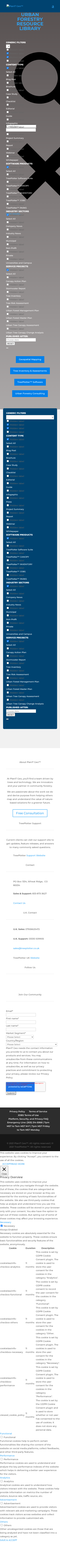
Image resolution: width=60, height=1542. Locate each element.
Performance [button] (7, 1455)
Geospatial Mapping (30, 359)
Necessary (9, 1226)
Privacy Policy (17, 1111)
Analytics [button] (5, 1477)
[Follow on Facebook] (23, 984)
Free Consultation (30, 813)
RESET (10, 343)
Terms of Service (38, 1111)
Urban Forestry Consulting (30, 393)
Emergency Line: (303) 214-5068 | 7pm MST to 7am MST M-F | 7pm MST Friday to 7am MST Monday (28, 1126)
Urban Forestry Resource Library (30, 21)
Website (35, 957)
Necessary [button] (5, 1222)
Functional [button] (6, 1433)
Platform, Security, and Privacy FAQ (28, 1119)
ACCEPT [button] (6, 1164)
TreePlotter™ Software (30, 382)
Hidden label (17, 49)
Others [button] (4, 1521)
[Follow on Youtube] (36, 984)
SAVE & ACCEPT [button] (8, 1540)
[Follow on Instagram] (42, 984)
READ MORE (18, 1164)
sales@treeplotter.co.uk (26, 948)
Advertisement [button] (8, 1499)
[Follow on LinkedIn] (17, 984)
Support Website (35, 855)
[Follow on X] (30, 984)
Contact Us (19, 903)
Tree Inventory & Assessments (30, 370)
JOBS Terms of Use (28, 1115)
